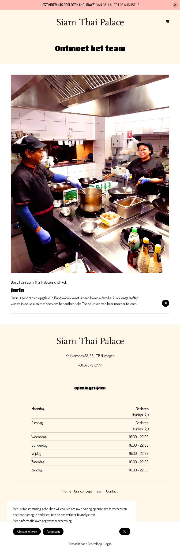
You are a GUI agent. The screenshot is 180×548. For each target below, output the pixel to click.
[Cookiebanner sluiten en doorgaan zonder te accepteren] (124, 531)
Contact (112, 491)
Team (99, 491)
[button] (147, 414)
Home (66, 491)
